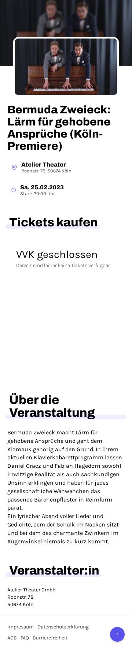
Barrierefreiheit (50, 638)
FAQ (25, 638)
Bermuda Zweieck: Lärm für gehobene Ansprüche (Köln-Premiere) (59, 128)
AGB (12, 638)
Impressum (20, 627)
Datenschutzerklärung (63, 627)
